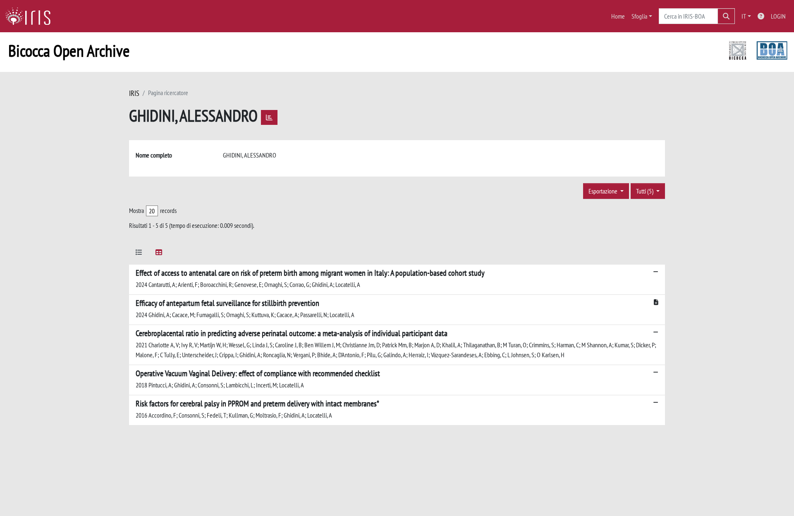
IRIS (134, 93)
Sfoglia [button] (639, 16)
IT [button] (743, 16)
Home (618, 16)
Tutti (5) (645, 191)
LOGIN (778, 16)
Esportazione (603, 191)
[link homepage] (31, 16)
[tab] (139, 253)
